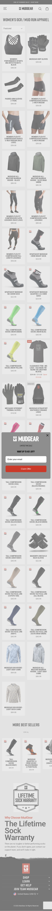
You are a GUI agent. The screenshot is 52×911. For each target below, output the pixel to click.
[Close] (47, 435)
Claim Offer (26, 469)
